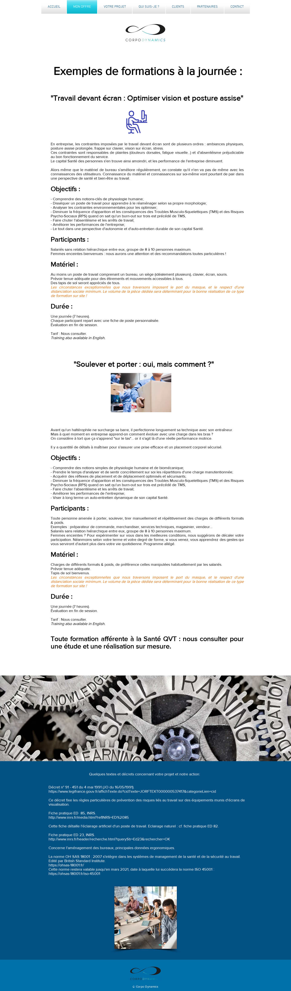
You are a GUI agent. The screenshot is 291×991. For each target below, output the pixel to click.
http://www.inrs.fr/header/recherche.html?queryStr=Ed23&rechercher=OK (109, 839)
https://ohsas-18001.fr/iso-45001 (74, 873)
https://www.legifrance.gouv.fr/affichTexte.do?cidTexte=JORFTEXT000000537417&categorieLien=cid (132, 791)
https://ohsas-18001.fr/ (66, 865)
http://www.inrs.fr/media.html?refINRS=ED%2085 (89, 817)
